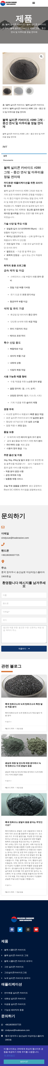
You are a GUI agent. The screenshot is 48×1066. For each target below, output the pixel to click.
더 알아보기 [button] (9, 1055)
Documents (8, 160)
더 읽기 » (8, 722)
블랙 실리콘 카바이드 (15, 24)
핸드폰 (5, 550)
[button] (33, 3)
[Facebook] (11, 929)
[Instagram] (28, 929)
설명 (5, 156)
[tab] (24, 156)
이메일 (5, 533)
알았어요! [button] (24, 1062)
